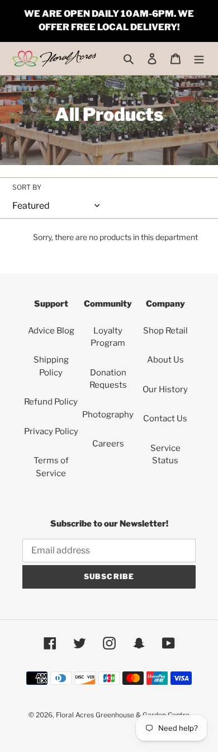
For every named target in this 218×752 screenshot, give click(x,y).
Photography (108, 415)
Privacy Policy (51, 431)
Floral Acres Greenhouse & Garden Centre (122, 715)
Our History (165, 389)
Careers (108, 444)
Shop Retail (165, 331)
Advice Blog (51, 331)
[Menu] (199, 58)
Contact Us (165, 418)
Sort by (26, 187)
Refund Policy (51, 402)
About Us (165, 360)
